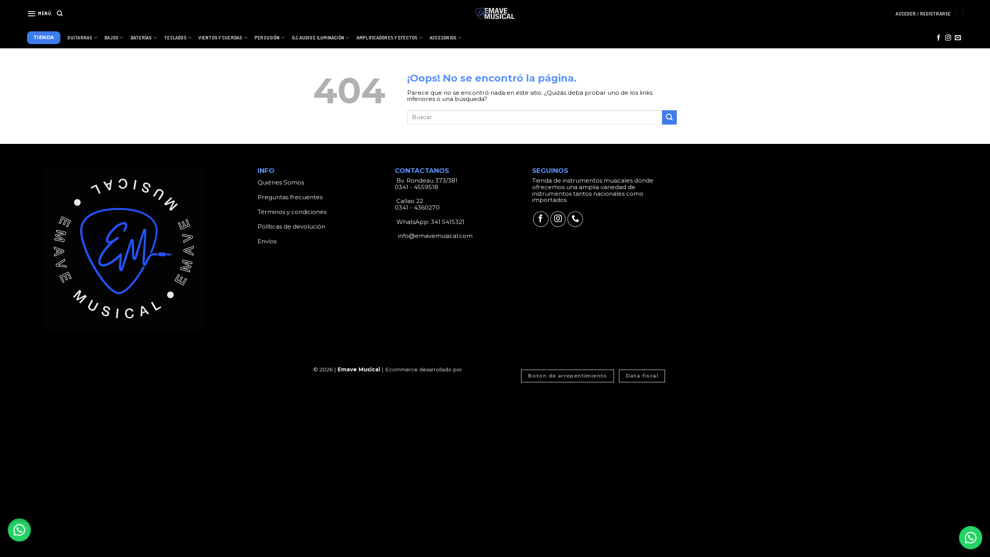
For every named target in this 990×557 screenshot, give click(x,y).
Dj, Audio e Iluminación (318, 38)
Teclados (175, 38)
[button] (19, 530)
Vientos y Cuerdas (220, 38)
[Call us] (575, 219)
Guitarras (79, 38)
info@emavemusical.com (434, 235)
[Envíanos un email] (958, 38)
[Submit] (669, 117)
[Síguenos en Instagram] (948, 38)
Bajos (111, 38)
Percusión (267, 38)
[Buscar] (60, 13)
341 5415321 (447, 222)
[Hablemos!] (970, 537)
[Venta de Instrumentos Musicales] (495, 13)
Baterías (141, 38)
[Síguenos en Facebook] (938, 38)
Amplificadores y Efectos (387, 38)
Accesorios (443, 38)
